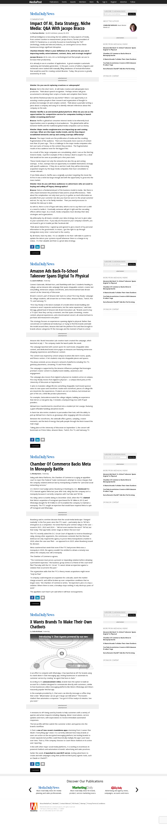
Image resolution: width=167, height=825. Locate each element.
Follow (132, 2)
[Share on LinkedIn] (37, 247)
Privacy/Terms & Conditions (96, 803)
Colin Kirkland (37, 631)
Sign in (104, 2)
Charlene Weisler (38, 33)
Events (64, 2)
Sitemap (83, 803)
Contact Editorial (65, 803)
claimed (86, 497)
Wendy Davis (36, 474)
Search (97, 2)
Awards (73, 2)
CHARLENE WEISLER (110, 25)
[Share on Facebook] (32, 247)
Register (114, 2)
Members (82, 2)
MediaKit (55, 803)
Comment (35, 253)
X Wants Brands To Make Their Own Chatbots (119, 59)
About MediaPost (45, 803)
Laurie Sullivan (37, 281)
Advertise (123, 2)
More (91, 2)
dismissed (82, 489)
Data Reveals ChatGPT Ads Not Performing (119, 69)
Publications (54, 2)
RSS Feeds (75, 803)
